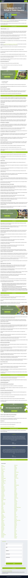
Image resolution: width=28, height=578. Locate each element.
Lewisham (2, 492)
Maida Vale (2, 527)
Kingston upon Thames (17, 520)
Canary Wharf (4, 426)
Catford (2, 505)
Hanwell (15, 514)
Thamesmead (3, 525)
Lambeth (2, 507)
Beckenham (2, 533)
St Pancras (2, 493)
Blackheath (2, 487)
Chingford (15, 467)
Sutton (15, 513)
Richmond (15, 506)
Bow (7, 426)
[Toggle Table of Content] (7, 29)
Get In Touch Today (14, 26)
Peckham (2, 479)
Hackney (2, 472)
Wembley (15, 500)
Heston (15, 528)
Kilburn (2, 532)
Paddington (2, 520)
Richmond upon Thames (17, 507)
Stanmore (15, 521)
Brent (15, 479)
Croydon (15, 489)
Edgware (15, 508)
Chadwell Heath (16, 472)
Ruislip (15, 535)
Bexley (15, 480)
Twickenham (16, 516)
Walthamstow (3, 512)
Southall (15, 527)
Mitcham (15, 486)
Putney (15, 473)
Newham (2, 484)
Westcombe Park (3, 480)
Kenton (15, 515)
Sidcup (15, 466)
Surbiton (15, 522)
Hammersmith (16, 474)
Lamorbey (15, 468)
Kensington (2, 528)
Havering (15, 502)
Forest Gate (2, 486)
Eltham (2, 519)
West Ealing (15, 509)
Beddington (15, 494)
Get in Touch (14, 95)
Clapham (2, 514)
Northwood (15, 536)
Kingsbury (15, 495)
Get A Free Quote (14, 459)
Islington (2, 485)
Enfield (15, 487)
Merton (15, 481)
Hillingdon (15, 534)
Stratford (2, 473)
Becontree (2, 535)
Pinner (15, 529)
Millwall (13, 426)
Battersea (2, 526)
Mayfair (2, 500)
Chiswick (15, 488)
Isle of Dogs (2, 471)
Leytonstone (2, 494)
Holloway (2, 498)
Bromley (1, 426)
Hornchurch (15, 501)
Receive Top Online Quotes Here (14, 428)
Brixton (2, 506)
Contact (26, 1)
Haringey (2, 518)
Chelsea (2, 521)
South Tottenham (3, 499)
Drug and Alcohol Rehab (5, 20)
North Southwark (3, 478)
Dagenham (15, 475)
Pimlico (2, 501)
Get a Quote (13, 14)
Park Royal (15, 493)
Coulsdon (15, 523)
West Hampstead (3, 534)
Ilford (2, 513)
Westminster (3, 491)
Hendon (15, 482)
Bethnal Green (10, 426)
